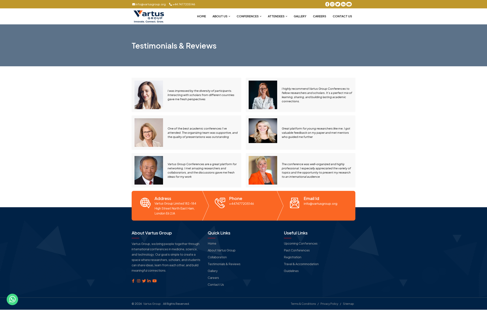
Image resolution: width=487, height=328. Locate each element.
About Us (220, 16)
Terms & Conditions (303, 303)
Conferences (248, 16)
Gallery (300, 16)
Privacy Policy (329, 303)
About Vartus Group (222, 250)
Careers (319, 16)
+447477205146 (241, 203)
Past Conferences (297, 250)
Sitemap (348, 303)
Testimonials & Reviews (224, 264)
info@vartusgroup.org (150, 4)
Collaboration (217, 257)
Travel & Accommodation (301, 264)
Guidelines (291, 271)
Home (201, 16)
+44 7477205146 (183, 4)
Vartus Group (152, 303)
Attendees (276, 16)
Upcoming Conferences (301, 243)
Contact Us (342, 16)
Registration (292, 257)
